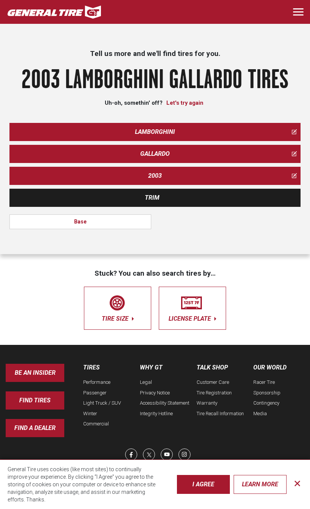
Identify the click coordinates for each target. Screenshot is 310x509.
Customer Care (213, 382)
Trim (152, 197)
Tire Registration (214, 393)
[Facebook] (131, 454)
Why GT (151, 367)
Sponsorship (267, 393)
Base (80, 222)
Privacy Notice (155, 393)
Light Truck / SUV (102, 403)
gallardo (155, 153)
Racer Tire (264, 382)
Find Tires (35, 400)
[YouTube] (167, 454)
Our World (270, 367)
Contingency (266, 403)
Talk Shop (212, 367)
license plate (190, 318)
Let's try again (184, 102)
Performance (96, 382)
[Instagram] (184, 454)
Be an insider (35, 372)
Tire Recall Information (220, 413)
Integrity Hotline (156, 413)
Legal (146, 382)
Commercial (96, 424)
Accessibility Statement (164, 403)
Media (260, 413)
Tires (91, 367)
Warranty (207, 403)
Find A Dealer (35, 427)
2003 (155, 175)
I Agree (203, 484)
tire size (116, 318)
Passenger (95, 393)
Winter (90, 413)
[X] (149, 454)
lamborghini (155, 131)
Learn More (260, 484)
